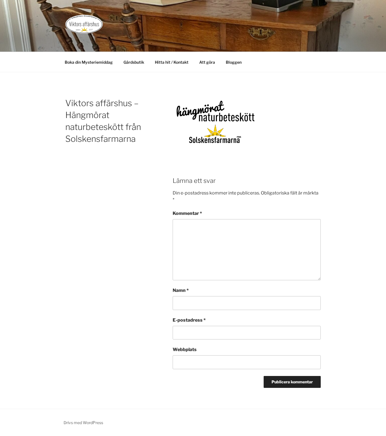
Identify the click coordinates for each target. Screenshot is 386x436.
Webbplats (185, 349)
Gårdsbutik (133, 62)
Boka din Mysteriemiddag (89, 62)
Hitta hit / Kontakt (171, 62)
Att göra (207, 62)
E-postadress (189, 320)
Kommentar (187, 213)
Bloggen (234, 62)
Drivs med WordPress (83, 422)
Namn (181, 290)
